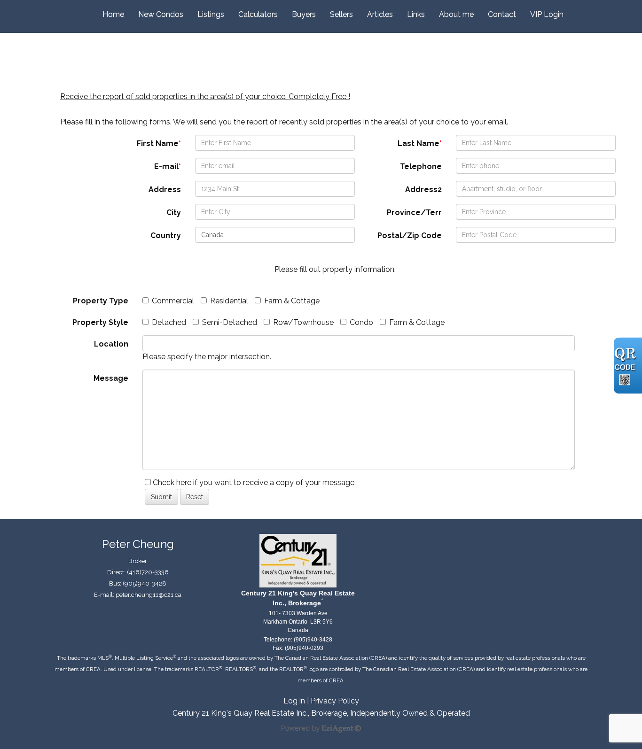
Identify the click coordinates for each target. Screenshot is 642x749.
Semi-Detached (229, 322)
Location (111, 344)
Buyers (304, 14)
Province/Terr (414, 212)
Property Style (100, 322)
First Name (159, 143)
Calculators (258, 14)
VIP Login (547, 14)
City (173, 212)
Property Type (100, 300)
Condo (361, 322)
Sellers (341, 14)
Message (111, 378)
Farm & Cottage (292, 300)
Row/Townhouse (303, 322)
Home (113, 14)
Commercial (173, 300)
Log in (294, 700)
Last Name (420, 143)
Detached (169, 322)
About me (456, 14)
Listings (210, 14)
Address (165, 189)
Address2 (423, 189)
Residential (229, 300)
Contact (502, 14)
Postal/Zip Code (409, 235)
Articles (380, 14)
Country (165, 235)
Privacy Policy (335, 700)
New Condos (160, 14)
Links (416, 14)
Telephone (421, 166)
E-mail (167, 166)
